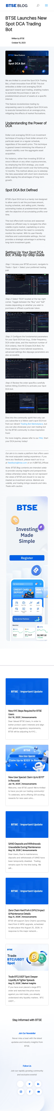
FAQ (41, 438)
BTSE (22, 38)
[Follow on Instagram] (21, 1091)
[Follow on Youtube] (38, 1091)
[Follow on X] (20, 1084)
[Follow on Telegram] (29, 1084)
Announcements (29, 717)
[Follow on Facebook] (29, 1091)
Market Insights (29, 983)
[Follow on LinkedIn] (38, 1084)
